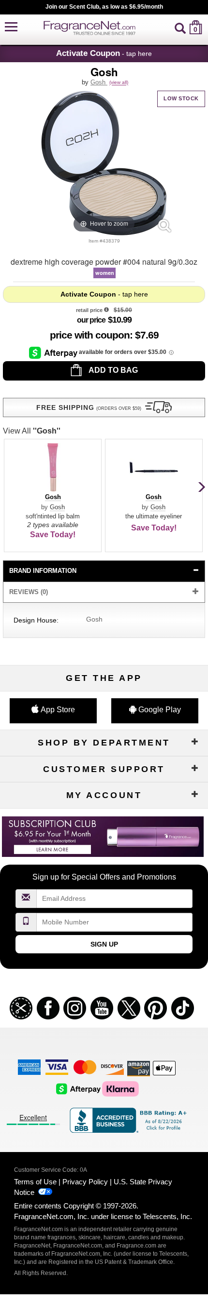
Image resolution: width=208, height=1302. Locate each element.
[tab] (104, 571)
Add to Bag (112, 370)
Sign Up (104, 944)
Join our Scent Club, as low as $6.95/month (104, 6)
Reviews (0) (28, 592)
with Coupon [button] (90, 334)
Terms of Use (35, 1182)
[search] (180, 27)
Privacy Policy (85, 1182)
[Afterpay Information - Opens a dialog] (54, 352)
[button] (11, 27)
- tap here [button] (104, 53)
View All (31, 431)
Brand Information (42, 570)
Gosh (98, 82)
